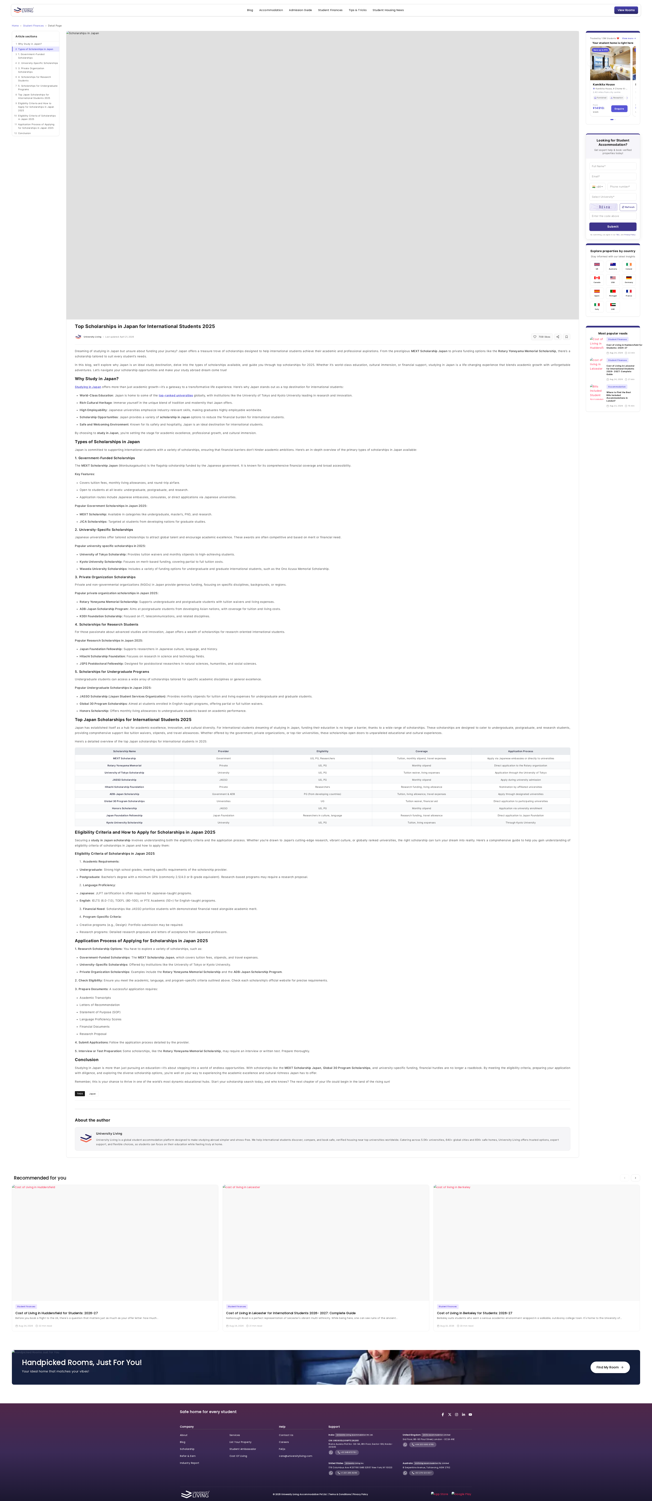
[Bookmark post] (566, 337)
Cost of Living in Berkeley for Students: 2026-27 (474, 1313)
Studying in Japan (88, 387)
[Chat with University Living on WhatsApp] (330, 1452)
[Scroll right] (635, 1178)
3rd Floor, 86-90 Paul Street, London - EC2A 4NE (429, 1439)
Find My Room (608, 1367)
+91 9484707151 (348, 1452)
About (184, 1435)
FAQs (282, 1449)
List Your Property (241, 1442)
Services (235, 1435)
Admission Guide (300, 10)
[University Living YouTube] (470, 1414)
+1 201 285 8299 (348, 1472)
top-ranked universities (176, 395)
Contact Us (286, 1435)
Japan (92, 1093)
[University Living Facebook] (443, 1414)
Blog (250, 10)
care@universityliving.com (295, 1456)
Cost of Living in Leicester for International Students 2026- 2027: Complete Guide (620, 370)
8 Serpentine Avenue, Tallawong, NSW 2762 (426, 1467)
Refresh (630, 207)
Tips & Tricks (358, 10)
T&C (618, 235)
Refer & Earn (188, 1456)
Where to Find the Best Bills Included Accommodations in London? (618, 396)
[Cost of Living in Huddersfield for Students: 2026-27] (597, 345)
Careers (284, 1442)
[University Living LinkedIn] (464, 1414)
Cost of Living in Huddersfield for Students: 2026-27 (624, 346)
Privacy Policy (629, 235)
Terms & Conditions (340, 1494)
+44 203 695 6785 (424, 1444)
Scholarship (187, 1449)
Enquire (619, 108)
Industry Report (189, 1463)
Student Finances (330, 10)
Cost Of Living (238, 1456)
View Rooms (626, 10)
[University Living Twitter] (450, 1414)
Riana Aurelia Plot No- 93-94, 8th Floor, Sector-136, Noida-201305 (361, 1445)
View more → (629, 38)
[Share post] (558, 337)
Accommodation (271, 10)
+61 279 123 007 (422, 1472)
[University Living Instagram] (457, 1414)
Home (15, 25)
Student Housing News (388, 10)
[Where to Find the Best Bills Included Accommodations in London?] (597, 395)
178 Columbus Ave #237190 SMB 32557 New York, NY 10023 (360, 1467)
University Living (92, 336)
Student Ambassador (243, 1449)
